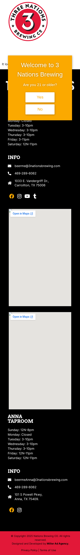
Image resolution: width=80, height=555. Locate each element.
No (40, 109)
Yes (40, 97)
